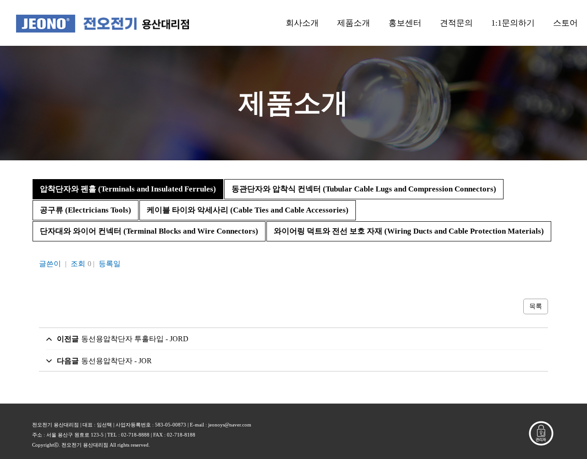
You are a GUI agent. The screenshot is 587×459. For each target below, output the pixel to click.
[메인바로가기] (102, 23)
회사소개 (302, 22)
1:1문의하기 (513, 22)
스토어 (565, 22)
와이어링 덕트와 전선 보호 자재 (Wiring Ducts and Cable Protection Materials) (409, 231)
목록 (535, 306)
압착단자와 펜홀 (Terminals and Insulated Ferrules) (128, 189)
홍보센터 (404, 22)
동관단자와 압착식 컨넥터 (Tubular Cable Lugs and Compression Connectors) (364, 189)
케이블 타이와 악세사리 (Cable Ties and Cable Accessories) (248, 210)
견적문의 (456, 22)
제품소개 (353, 22)
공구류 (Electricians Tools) (85, 210)
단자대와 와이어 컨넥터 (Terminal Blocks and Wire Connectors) (149, 231)
